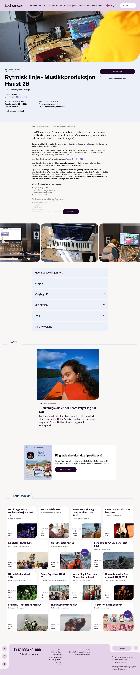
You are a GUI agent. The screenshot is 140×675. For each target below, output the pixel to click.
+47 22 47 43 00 (118, 657)
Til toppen (122, 648)
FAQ (101, 5)
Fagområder (35, 5)
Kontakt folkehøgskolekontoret (79, 652)
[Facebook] (4, 648)
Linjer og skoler (56, 652)
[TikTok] (4, 664)
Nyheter (81, 5)
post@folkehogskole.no (121, 660)
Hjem (33, 126)
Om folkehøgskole (50, 5)
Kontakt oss (92, 5)
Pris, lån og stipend (68, 5)
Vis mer (70, 212)
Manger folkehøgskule (117, 78)
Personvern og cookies (82, 655)
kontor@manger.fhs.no (20, 97)
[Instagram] (4, 656)
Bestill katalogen (66, 469)
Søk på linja (117, 71)
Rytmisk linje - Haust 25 (74, 159)
